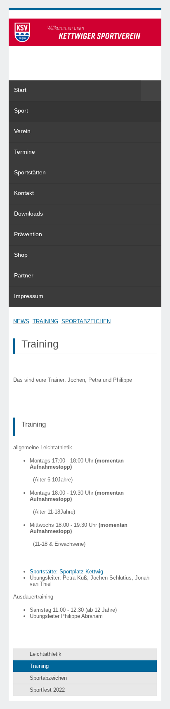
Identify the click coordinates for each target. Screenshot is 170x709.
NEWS (21, 321)
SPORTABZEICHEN (86, 321)
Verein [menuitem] (22, 131)
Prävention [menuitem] (28, 234)
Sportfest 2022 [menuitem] (47, 690)
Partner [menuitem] (23, 275)
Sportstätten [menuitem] (30, 172)
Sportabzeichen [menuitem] (48, 678)
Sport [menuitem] (21, 110)
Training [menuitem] (39, 666)
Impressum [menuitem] (28, 296)
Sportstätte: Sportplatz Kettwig (66, 571)
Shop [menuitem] (21, 254)
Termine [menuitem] (24, 151)
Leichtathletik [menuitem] (45, 654)
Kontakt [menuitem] (24, 193)
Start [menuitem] (20, 90)
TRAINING (45, 321)
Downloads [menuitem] (28, 213)
